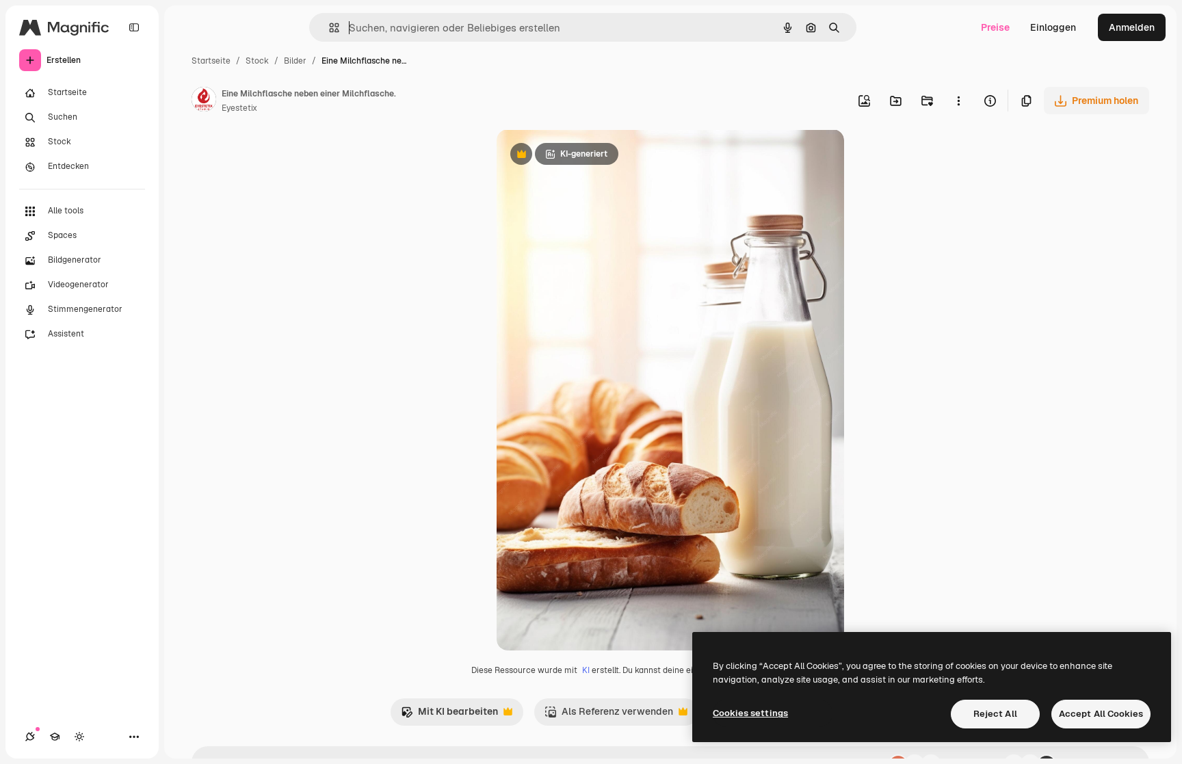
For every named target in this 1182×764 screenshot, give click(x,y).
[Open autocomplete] (328, 28)
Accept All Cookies (1101, 714)
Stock (257, 60)
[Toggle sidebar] (134, 27)
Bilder (295, 60)
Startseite (211, 60)
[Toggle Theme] (79, 737)
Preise (995, 27)
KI (586, 670)
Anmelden (1132, 27)
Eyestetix (239, 108)
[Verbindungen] (30, 737)
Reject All (995, 714)
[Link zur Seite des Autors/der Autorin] (204, 101)
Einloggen (1053, 27)
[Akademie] (55, 737)
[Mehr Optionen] (958, 100)
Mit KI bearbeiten (449, 715)
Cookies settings (750, 713)
